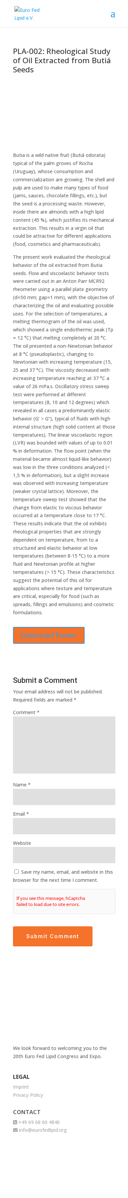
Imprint (21, 1087)
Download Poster (48, 635)
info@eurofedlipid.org (42, 1130)
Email (21, 814)
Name (22, 784)
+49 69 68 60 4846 (38, 1122)
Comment (26, 712)
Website (22, 843)
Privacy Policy (28, 1095)
